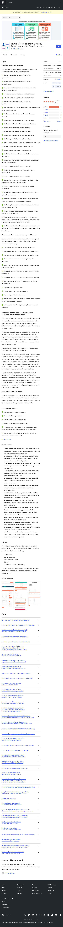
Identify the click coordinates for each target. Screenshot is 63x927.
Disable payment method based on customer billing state (11, 828)
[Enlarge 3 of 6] (25, 584)
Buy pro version (6, 439)
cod (53, 86)
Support (34, 888)
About (3, 885)
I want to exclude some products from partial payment (18, 787)
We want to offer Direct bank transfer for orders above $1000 (11, 655)
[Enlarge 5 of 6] (38, 584)
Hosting (4, 890)
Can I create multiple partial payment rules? (14, 768)
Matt (4, 902)
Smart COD (58, 86)
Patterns (19, 893)
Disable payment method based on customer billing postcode (11, 840)
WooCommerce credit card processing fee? (15, 636)
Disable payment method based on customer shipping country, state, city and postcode (15, 846)
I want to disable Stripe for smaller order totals (16, 642)
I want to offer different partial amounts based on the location (11, 773)
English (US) (58, 79)
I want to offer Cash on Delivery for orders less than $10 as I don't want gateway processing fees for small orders (14, 648)
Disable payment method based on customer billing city (18, 835)
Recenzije (14, 55)
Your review (47, 121)
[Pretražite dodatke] (19, 17)
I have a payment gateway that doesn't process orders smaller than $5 (13, 667)
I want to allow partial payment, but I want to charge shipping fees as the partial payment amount (17, 810)
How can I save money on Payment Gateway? (16, 620)
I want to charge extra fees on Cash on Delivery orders (18, 734)
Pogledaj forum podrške (50, 140)
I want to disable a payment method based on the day (18, 729)
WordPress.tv (37, 893)
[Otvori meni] (60, 2)
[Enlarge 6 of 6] (38, 599)
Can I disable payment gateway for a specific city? (17, 678)
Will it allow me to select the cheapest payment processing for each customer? (14, 661)
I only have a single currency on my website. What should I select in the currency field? (15, 792)
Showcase (20, 885)
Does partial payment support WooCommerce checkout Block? (11, 804)
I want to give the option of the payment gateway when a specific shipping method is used (17, 722)
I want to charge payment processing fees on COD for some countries (13, 739)
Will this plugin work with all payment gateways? (16, 673)
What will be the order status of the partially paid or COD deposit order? (12, 762)
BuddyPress (6, 907)
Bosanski (8, 915)
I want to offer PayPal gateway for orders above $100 (18, 625)
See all (59, 121)
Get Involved (52, 885)
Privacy (4, 893)
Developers (35, 890)
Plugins (19, 890)
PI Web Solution (18, 49)
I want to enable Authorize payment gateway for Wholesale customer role (13, 702)
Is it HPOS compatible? (9, 798)
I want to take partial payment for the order (15, 750)
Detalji (5, 55)
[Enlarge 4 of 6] (25, 595)
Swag (50, 893)
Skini (59, 46)
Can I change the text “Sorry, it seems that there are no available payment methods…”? (15, 816)
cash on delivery (57, 83)
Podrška (58, 55)
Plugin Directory (6, 7)
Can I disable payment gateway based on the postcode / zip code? (12, 690)
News (3, 888)
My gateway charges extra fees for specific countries (18, 745)
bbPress (5, 904)
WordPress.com (7, 899)
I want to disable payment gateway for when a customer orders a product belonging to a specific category (13, 709)
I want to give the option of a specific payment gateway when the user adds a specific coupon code (18, 716)
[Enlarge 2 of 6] (11, 588)
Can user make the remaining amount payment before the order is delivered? (13, 755)
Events (50, 888)
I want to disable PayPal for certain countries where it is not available (12, 696)
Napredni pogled (48, 91)
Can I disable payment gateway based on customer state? (11, 683)
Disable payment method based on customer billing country (11, 822)
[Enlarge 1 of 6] (11, 584)
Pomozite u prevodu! (45, 12)
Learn (34, 885)
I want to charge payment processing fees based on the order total (13, 852)
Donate (51, 890)
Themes (19, 888)
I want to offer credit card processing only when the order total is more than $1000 (14, 630)
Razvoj (23, 55)
